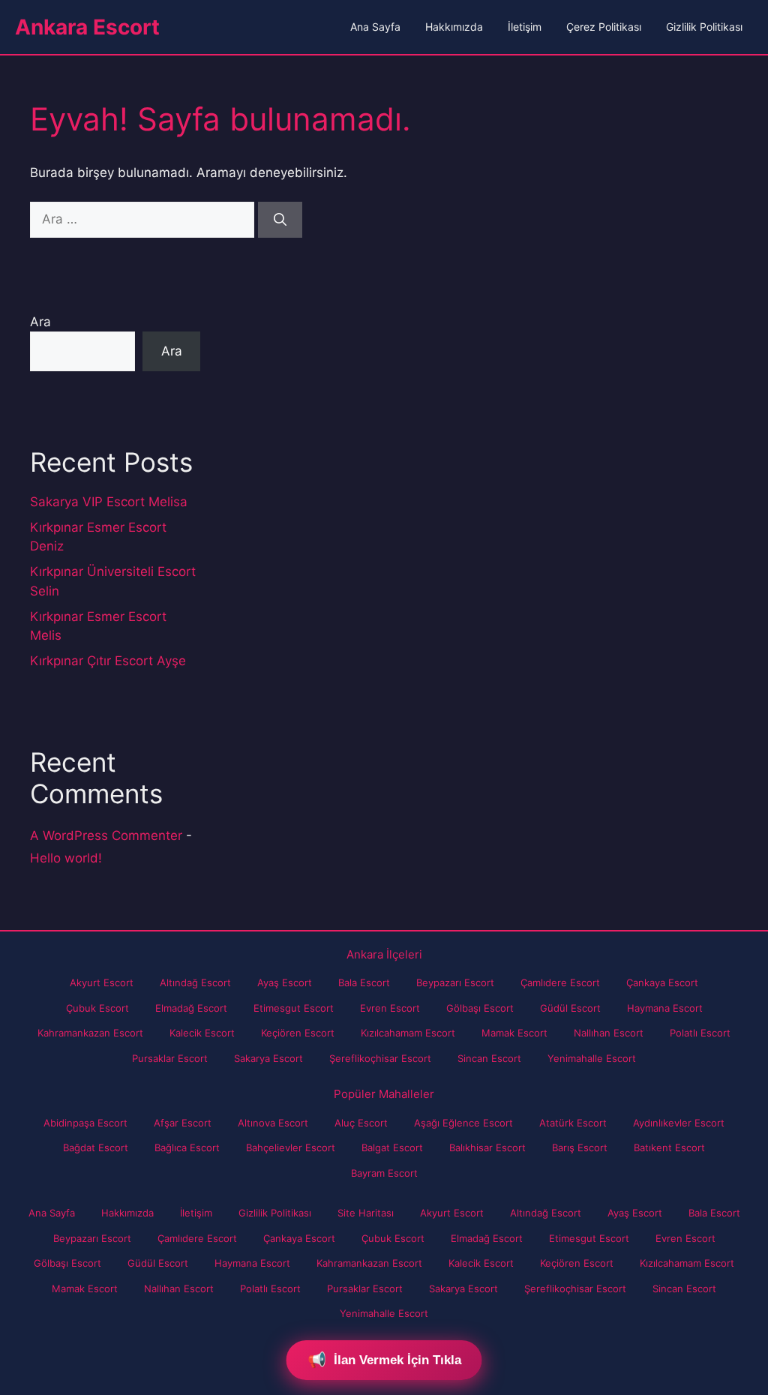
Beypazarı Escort (455, 982)
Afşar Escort (183, 1123)
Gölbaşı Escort (480, 1008)
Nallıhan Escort (609, 1033)
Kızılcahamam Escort (408, 1033)
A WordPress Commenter (106, 835)
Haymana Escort (665, 1008)
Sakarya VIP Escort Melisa (109, 501)
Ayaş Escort (284, 982)
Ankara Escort (87, 27)
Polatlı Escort (700, 1033)
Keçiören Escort (297, 1033)
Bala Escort (364, 982)
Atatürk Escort (573, 1123)
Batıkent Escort (669, 1148)
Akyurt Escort (102, 982)
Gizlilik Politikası (704, 26)
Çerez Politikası (603, 26)
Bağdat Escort (95, 1148)
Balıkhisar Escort (487, 1148)
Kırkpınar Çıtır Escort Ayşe (108, 660)
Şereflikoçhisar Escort (380, 1058)
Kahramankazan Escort (90, 1033)
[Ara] (280, 220)
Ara (40, 321)
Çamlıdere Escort (560, 982)
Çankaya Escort (662, 982)
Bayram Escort (384, 1173)
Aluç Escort (361, 1123)
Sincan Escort (489, 1058)
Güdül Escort (570, 1008)
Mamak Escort (515, 1033)
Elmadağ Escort (191, 1008)
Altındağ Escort (195, 982)
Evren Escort (390, 1008)
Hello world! (66, 858)
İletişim (525, 26)
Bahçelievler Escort (290, 1148)
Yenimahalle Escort (592, 1058)
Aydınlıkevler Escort (678, 1123)
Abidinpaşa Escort (86, 1123)
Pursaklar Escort (170, 1058)
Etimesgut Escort (294, 1008)
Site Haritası (366, 1213)
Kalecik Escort (202, 1033)
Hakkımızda (454, 26)
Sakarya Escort (268, 1058)
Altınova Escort (273, 1123)
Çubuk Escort (97, 1008)
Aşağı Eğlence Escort (463, 1123)
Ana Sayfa (375, 26)
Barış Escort (580, 1148)
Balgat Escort (392, 1148)
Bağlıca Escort (187, 1148)
